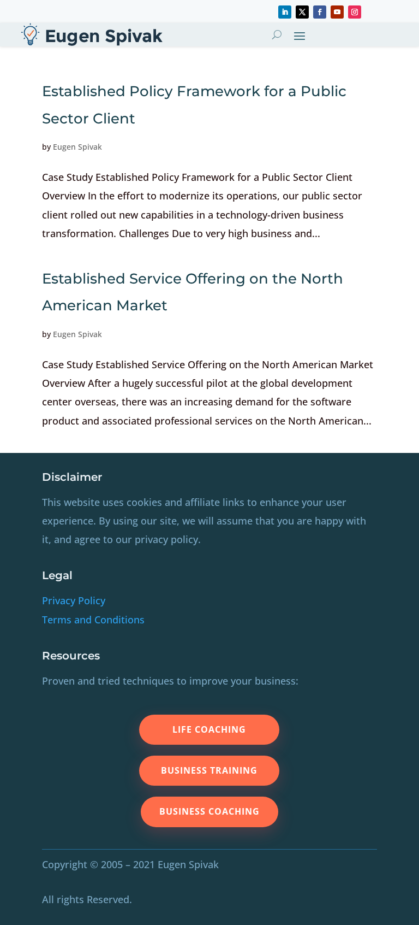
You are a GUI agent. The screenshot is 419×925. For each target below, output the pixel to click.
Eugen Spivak (77, 147)
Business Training (209, 770)
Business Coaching (209, 811)
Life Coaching (209, 729)
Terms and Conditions (93, 619)
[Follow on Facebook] (319, 12)
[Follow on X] (302, 12)
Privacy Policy (73, 600)
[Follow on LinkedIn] (284, 12)
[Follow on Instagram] (354, 12)
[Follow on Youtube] (337, 12)
